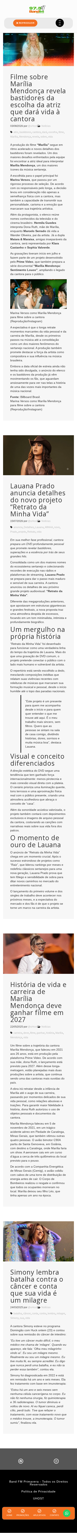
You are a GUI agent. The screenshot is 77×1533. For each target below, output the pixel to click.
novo (57, 527)
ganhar (41, 1032)
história (50, 1032)
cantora (36, 132)
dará (44, 132)
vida (50, 136)
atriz (16, 132)
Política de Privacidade (38, 1491)
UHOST (38, 1498)
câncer (27, 1313)
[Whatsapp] (66, 1513)
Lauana (39, 527)
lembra (51, 1313)
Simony (14, 1318)
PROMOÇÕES (22, 1515)
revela (35, 136)
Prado (13, 531)
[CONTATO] (54, 1511)
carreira (18, 1032)
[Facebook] (20, 1461)
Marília (14, 136)
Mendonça (25, 136)
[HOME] (9, 1511)
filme (61, 132)
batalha (18, 1313)
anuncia (18, 527)
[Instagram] (56, 1461)
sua (22, 1318)
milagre (61, 1313)
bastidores (25, 132)
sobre (43, 136)
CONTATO (54, 1515)
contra (42, 1313)
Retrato (31, 531)
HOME (9, 1515)
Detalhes (29, 527)
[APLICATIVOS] (39, 1511)
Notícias (46, 126)
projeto (22, 531)
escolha (52, 132)
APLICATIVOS (39, 1515)
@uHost (32, 126)
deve (26, 1032)
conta (35, 1313)
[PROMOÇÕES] (23, 1511)
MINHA (49, 527)
